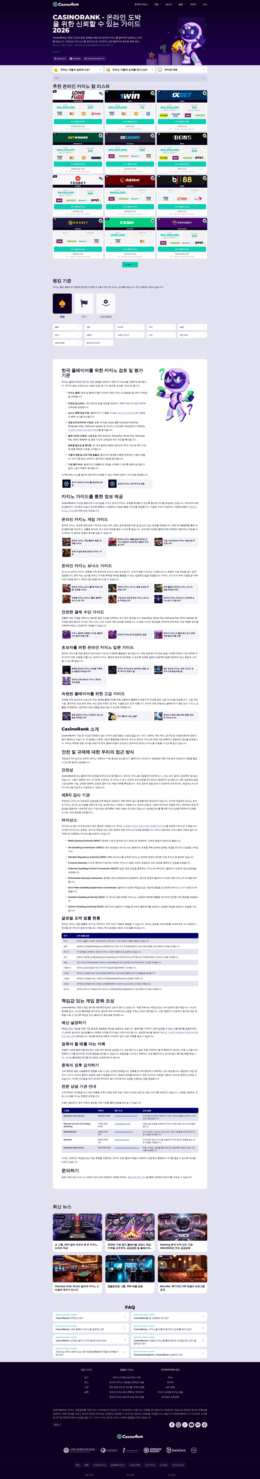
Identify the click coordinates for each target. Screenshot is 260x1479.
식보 (86, 1387)
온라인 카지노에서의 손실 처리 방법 (126, 1396)
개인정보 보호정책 (170, 1396)
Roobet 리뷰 (78, 253)
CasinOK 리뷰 (130, 253)
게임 (156, 4)
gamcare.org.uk (122, 1139)
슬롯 (86, 1391)
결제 (181, 4)
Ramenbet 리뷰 (182, 253)
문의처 (170, 1382)
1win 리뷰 (130, 126)
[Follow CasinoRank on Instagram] (178, 1425)
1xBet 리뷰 (182, 126)
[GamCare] (176, 1450)
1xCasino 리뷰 (130, 168)
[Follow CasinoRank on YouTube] (191, 1425)
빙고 (86, 1377)
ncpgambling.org (122, 1124)
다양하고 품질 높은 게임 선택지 (83, 430)
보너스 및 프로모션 (126, 412)
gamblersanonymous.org (126, 1116)
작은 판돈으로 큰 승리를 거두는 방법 (126, 1387)
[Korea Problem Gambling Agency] (130, 1450)
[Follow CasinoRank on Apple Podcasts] (204, 1425)
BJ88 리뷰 (182, 211)
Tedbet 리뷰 (78, 211)
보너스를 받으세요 (78, 122)
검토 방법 (170, 1387)
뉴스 (205, 4)
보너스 (169, 4)
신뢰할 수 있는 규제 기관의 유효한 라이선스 (145, 826)
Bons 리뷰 (182, 168)
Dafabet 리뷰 (130, 211)
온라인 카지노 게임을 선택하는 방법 (126, 1382)
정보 (170, 1377)
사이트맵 (171, 1475)
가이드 (193, 4)
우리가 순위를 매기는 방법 (170, 1391)
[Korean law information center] (108, 1450)
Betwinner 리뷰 (78, 168)
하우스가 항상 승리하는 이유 (127, 1377)
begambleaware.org (124, 1132)
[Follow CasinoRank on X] (185, 1425)
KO (56, 1424)
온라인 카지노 (141, 4)
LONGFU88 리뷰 (78, 126)
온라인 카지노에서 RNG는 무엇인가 (126, 1391)
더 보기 (128, 264)
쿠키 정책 (130, 1475)
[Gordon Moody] (152, 1450)
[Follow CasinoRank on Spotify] (198, 1425)
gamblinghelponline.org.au (127, 1147)
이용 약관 (89, 1475)
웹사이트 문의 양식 (137, 1177)
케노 (86, 1382)
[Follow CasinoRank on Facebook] (172, 1425)
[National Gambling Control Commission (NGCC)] (79, 1450)
